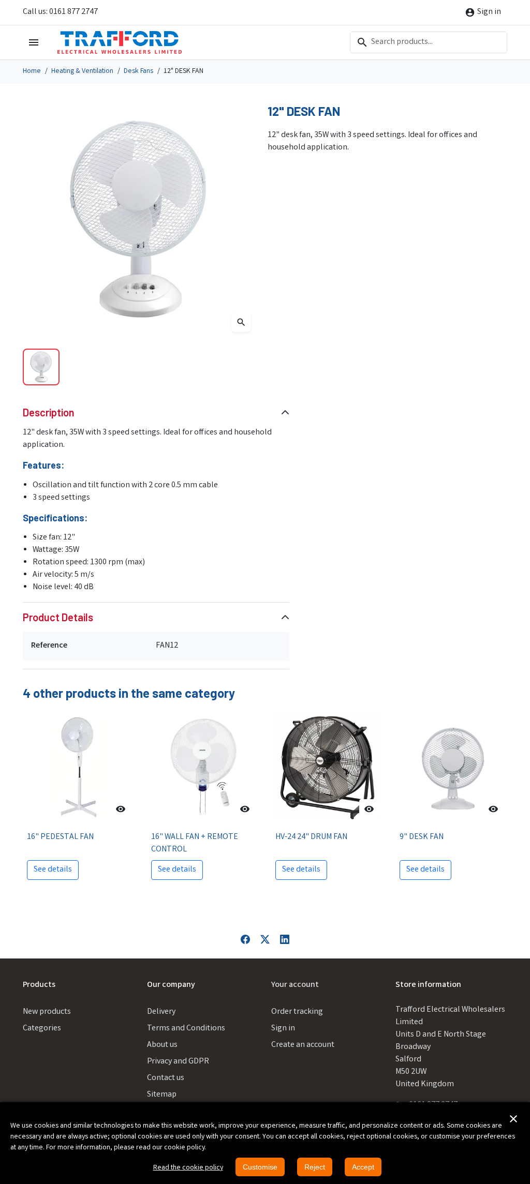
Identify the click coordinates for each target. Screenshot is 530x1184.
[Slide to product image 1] (41, 367)
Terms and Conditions (186, 1029)
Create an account (302, 1045)
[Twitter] (265, 940)
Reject (314, 1167)
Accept (363, 1167)
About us (162, 1045)
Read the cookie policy (188, 1168)
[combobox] (428, 42)
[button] (513, 1119)
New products (47, 1012)
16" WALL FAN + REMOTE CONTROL (194, 843)
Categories (42, 1029)
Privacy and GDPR (178, 1062)
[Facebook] (245, 940)
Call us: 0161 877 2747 (60, 12)
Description (49, 412)
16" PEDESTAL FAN (60, 837)
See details (53, 870)
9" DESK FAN (422, 837)
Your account (295, 985)
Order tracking (297, 1012)
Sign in (283, 1029)
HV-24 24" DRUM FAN (311, 837)
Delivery (161, 1012)
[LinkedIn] (284, 940)
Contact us (165, 1078)
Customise (260, 1167)
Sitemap (161, 1095)
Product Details (58, 617)
